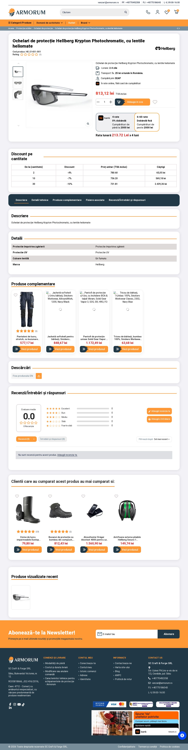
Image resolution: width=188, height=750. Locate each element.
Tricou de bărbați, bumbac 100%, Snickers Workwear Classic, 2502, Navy (128, 339)
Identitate (85, 679)
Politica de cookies (170, 746)
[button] (18, 71)
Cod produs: (19, 51)
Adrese (83, 675)
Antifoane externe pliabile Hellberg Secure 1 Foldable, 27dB (127, 540)
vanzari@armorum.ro (108, 2)
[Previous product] (177, 28)
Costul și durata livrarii (56, 667)
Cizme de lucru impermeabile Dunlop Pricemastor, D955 (28, 540)
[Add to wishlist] (154, 102)
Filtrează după (146, 439)
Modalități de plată (55, 663)
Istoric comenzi (88, 671)
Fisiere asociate (95, 200)
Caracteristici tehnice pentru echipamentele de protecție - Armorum (60, 681)
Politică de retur (123, 679)
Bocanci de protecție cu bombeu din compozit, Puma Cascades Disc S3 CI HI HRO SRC (61, 541)
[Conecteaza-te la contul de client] (157, 12)
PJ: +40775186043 (152, 2)
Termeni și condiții (147, 746)
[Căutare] (125, 12)
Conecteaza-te (88, 663)
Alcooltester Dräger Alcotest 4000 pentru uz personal (94, 540)
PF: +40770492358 (131, 2)
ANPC (118, 675)
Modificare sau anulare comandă (56, 673)
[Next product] (179, 28)
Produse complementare (67, 200)
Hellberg (99, 264)
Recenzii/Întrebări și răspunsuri (127, 200)
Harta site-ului (122, 667)
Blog (117, 671)
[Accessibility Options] (182, 735)
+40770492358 (160, 678)
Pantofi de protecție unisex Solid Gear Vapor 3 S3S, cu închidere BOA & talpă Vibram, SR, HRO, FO (94, 340)
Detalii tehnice (40, 200)
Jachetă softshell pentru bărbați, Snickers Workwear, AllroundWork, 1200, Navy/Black (60, 340)
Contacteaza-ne (123, 663)
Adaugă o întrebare (160, 419)
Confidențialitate (126, 746)
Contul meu (86, 667)
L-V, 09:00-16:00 (172, 2)
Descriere (21, 200)
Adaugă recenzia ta (160, 411)
